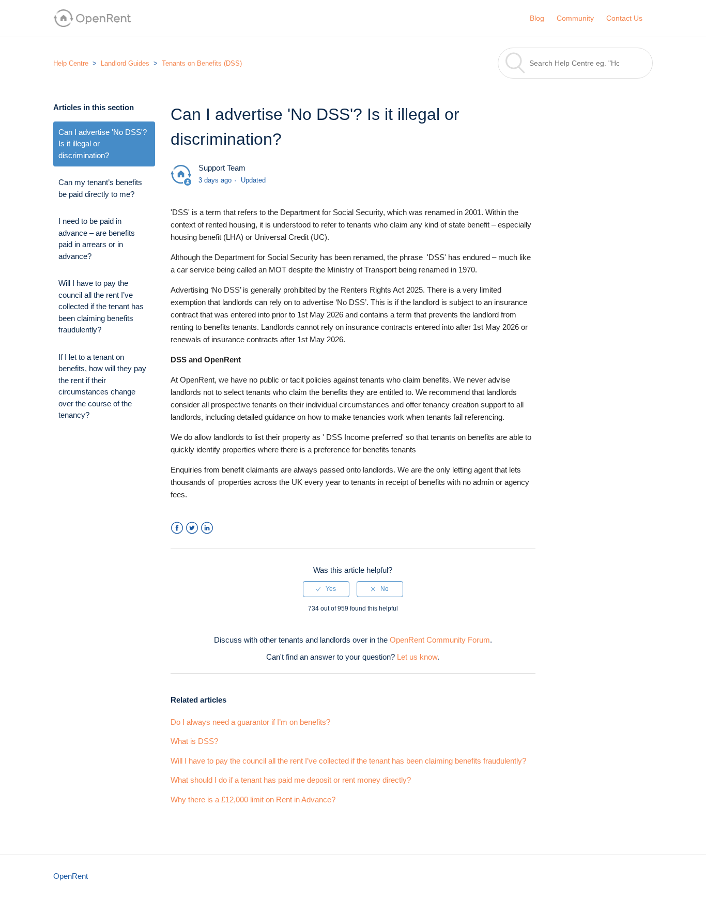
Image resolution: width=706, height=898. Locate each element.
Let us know (417, 656)
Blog (537, 18)
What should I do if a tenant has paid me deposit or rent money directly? (291, 779)
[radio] (326, 589)
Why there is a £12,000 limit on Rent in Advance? (253, 799)
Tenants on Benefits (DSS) (202, 63)
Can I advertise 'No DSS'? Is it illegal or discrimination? (102, 144)
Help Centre (70, 63)
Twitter (192, 528)
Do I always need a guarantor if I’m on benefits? (250, 722)
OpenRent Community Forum (440, 639)
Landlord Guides (125, 63)
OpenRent (70, 876)
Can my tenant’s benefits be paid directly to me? (100, 188)
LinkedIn (207, 528)
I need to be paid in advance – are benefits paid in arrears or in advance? (96, 239)
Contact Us (624, 18)
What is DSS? (194, 741)
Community (575, 18)
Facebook (177, 528)
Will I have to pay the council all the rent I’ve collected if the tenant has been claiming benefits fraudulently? (101, 306)
